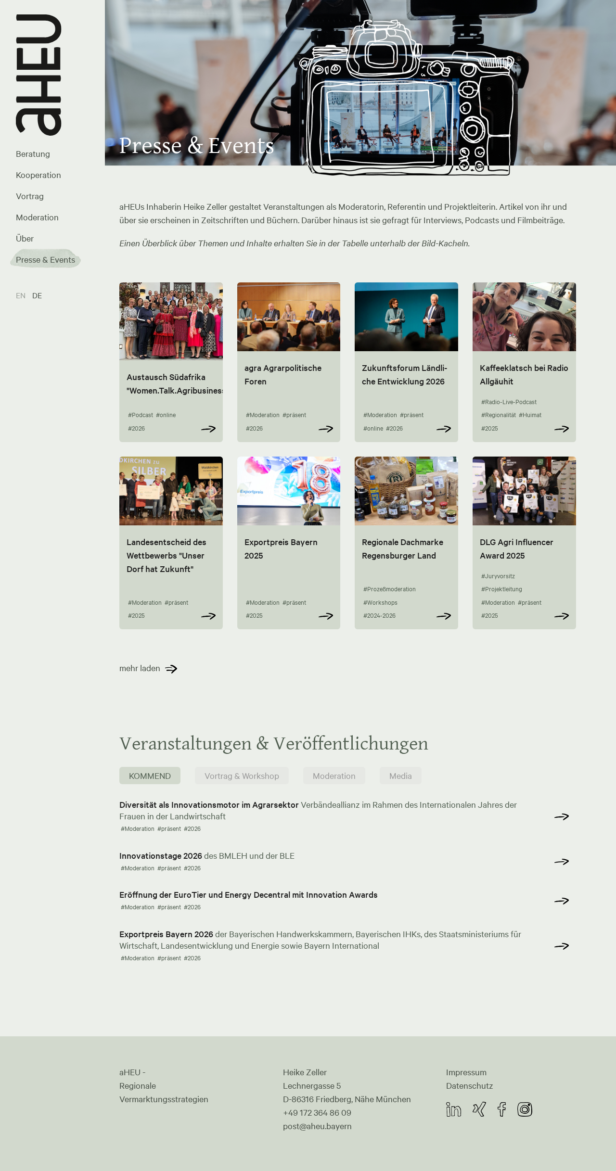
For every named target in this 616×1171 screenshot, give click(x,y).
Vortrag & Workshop (242, 775)
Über (25, 238)
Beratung (33, 153)
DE (37, 295)
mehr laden (139, 668)
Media (400, 775)
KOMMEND (150, 775)
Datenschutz (469, 1085)
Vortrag (30, 196)
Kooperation (38, 174)
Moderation (37, 217)
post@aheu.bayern (317, 1126)
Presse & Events (45, 259)
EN (21, 295)
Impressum (466, 1072)
